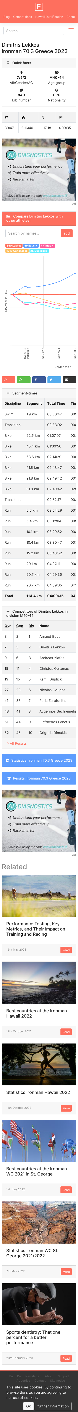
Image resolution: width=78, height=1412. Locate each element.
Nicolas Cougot (52, 690)
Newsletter (33, 1376)
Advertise (23, 1380)
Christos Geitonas (54, 668)
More (66, 1108)
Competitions (22, 17)
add (66, 233)
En (11, 1376)
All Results (18, 743)
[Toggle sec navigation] (71, 31)
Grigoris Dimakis (53, 732)
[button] (8, 379)
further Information (53, 1406)
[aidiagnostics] (39, 169)
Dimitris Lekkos (52, 647)
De (19, 1376)
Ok (28, 1406)
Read (66, 950)
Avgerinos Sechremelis (57, 711)
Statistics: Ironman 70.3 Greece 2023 (40, 760)
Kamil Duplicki (51, 679)
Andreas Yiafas (51, 658)
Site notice (57, 1380)
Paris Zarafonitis (52, 700)
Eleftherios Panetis (54, 722)
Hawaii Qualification (49, 17)
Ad (74, 203)
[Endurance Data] (39, 7)
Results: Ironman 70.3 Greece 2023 (41, 778)
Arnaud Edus (49, 636)
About (71, 17)
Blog (6, 17)
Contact (40, 1380)
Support (63, 1376)
